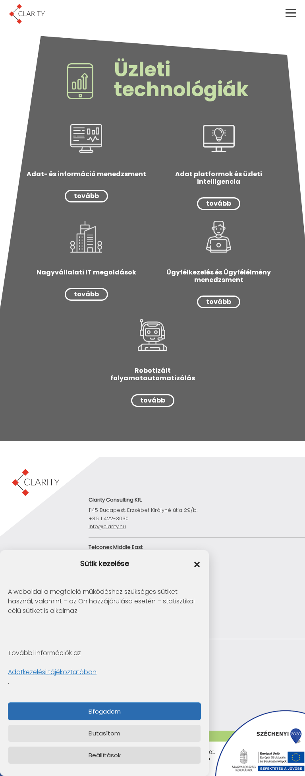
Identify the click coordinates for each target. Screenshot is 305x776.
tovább (86, 195)
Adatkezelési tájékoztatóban (52, 672)
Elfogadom (105, 711)
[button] (197, 564)
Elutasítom (104, 733)
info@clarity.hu (107, 526)
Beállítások (105, 755)
